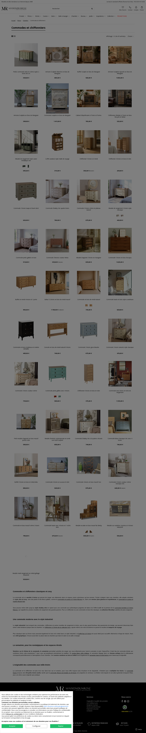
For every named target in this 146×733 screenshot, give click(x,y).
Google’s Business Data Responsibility (31, 706)
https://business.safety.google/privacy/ (56, 706)
